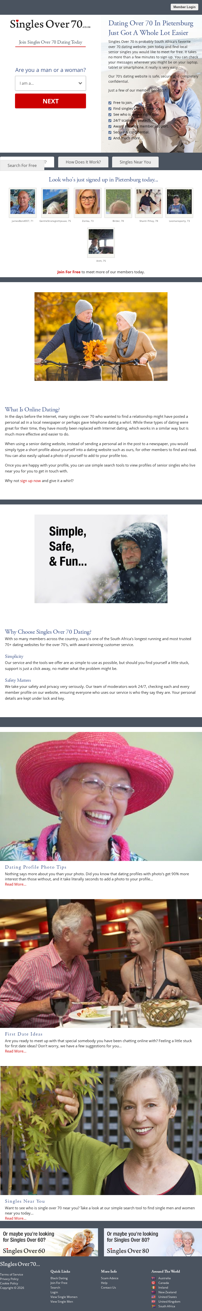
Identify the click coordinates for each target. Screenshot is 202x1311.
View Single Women (63, 1297)
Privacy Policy (9, 1279)
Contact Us (108, 1287)
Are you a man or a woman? (50, 69)
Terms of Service (11, 1274)
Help (104, 1283)
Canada (163, 1283)
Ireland (163, 1287)
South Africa (166, 1306)
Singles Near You (135, 162)
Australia (164, 1278)
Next (51, 101)
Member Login (184, 7)
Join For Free (58, 1283)
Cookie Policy (9, 1283)
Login (54, 1292)
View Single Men (61, 1301)
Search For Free (22, 165)
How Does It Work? (83, 162)
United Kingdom (169, 1301)
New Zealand (167, 1292)
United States (167, 1297)
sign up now (30, 480)
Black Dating (59, 1278)
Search (55, 1287)
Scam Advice (109, 1278)
